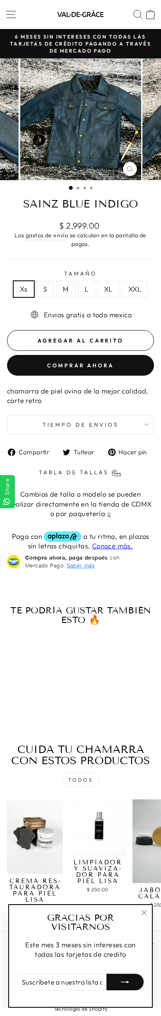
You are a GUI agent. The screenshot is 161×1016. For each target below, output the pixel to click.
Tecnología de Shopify (81, 1008)
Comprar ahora (80, 365)
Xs (24, 289)
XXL (134, 289)
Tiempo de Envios (80, 424)
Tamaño (80, 273)
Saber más (81, 565)
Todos (80, 780)
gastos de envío (47, 235)
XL (108, 289)
